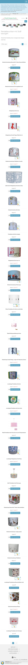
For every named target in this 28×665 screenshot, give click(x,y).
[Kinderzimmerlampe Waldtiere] (14, 549)
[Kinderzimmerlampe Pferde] (14, 598)
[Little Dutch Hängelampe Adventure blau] (14, 177)
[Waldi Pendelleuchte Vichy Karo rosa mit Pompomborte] (14, 424)
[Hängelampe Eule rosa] (14, 102)
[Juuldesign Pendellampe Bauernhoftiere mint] (14, 574)
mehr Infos (3, 39)
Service (13, 647)
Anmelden (23, 18)
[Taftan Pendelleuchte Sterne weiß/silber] (14, 300)
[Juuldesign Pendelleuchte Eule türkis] (14, 400)
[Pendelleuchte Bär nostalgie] (14, 226)
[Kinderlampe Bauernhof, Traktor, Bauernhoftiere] (14, 499)
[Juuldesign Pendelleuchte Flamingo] (14, 622)
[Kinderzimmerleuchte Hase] (14, 201)
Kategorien (13, 653)
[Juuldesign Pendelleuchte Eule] (14, 375)
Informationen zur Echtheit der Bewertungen (12, 663)
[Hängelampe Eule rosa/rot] (14, 252)
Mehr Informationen (15, 67)
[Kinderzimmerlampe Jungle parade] (14, 523)
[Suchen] (25, 21)
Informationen (13, 649)
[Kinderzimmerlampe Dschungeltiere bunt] (14, 78)
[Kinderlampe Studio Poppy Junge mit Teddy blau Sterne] (14, 351)
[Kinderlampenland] (9, 18)
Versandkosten (24, 659)
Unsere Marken (13, 651)
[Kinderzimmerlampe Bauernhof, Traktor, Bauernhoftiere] (14, 54)
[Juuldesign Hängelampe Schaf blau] (14, 450)
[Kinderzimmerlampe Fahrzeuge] (14, 276)
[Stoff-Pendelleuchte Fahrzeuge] (14, 474)
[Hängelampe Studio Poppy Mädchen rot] (14, 126)
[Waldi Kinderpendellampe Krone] (14, 325)
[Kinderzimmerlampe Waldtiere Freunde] (14, 153)
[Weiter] (26, 44)
